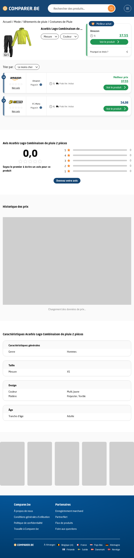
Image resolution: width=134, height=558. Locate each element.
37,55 (123, 35)
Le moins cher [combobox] (25, 67)
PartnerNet (61, 516)
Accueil (7, 21)
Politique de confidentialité (28, 522)
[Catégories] (127, 8)
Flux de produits (64, 522)
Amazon (36, 81)
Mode (17, 21)
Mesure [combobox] (48, 36)
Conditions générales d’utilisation (32, 516)
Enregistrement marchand (69, 510)
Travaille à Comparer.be (26, 528)
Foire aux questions (66, 528)
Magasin (34, 84)
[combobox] (82, 8)
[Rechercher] (111, 8)
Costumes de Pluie (61, 21)
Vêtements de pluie (35, 21)
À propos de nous (23, 510)
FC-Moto (36, 104)
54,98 (124, 102)
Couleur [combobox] (67, 36)
